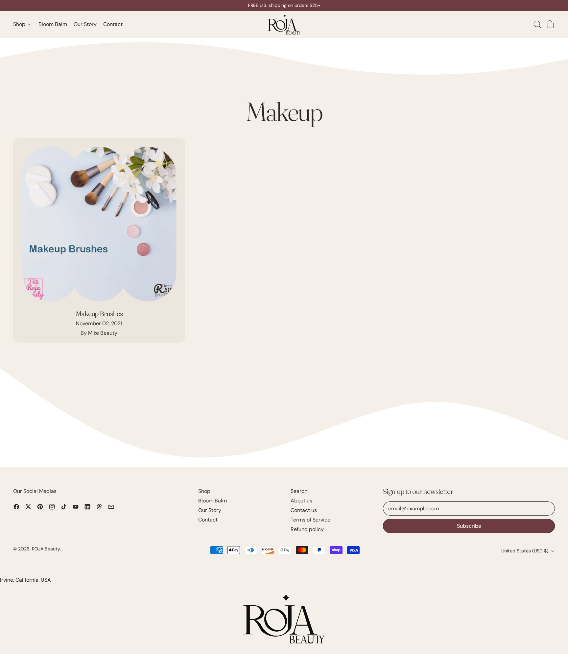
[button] (537, 24)
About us (301, 500)
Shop (204, 491)
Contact (113, 24)
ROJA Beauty (46, 549)
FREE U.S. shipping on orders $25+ (284, 5)
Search (299, 491)
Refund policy (307, 529)
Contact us (304, 510)
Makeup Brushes (99, 313)
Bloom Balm (52, 24)
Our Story (85, 24)
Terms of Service (310, 519)
